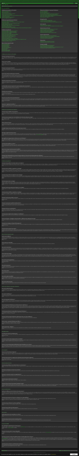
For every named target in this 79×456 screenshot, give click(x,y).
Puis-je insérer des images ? (5, 46)
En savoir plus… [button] (53, 454)
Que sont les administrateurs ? (44, 11)
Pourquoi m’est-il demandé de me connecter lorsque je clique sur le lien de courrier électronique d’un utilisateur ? (17, 27)
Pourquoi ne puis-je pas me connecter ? (7, 14)
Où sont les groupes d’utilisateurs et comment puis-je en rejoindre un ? (49, 13)
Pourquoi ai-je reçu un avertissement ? (7, 37)
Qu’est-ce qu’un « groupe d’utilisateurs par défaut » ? (47, 16)
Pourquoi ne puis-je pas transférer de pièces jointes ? (9, 36)
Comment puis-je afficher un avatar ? (7, 26)
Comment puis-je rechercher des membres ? (46, 31)
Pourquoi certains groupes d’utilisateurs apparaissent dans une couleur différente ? (51, 15)
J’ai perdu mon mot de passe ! (6, 16)
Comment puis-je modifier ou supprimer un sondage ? (9, 35)
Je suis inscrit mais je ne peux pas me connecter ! (8, 13)
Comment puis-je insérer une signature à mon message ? (9, 32)
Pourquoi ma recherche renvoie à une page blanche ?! (47, 30)
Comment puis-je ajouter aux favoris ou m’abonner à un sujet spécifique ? (50, 36)
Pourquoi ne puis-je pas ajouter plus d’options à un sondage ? (10, 34)
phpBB (37, 452)
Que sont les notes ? (4, 49)
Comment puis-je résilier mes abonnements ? (46, 38)
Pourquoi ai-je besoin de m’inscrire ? (6, 11)
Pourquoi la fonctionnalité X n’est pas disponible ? (46, 46)
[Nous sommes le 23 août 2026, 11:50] (76, 6)
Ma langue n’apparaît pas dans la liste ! (7, 24)
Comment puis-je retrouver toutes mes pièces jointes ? (47, 42)
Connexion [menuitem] (75, 3)
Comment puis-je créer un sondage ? (7, 33)
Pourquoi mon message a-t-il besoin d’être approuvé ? (9, 40)
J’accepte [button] (73, 454)
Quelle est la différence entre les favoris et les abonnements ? (48, 35)
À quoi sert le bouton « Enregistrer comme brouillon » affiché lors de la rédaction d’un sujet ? (14, 39)
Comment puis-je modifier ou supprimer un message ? (9, 31)
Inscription (7, 4)
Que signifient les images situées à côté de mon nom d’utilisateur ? (11, 25)
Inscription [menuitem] (77, 3)
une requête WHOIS (4, 438)
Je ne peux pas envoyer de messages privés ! (46, 20)
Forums (4, 3)
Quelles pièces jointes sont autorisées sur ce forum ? (47, 41)
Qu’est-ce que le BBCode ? (5, 44)
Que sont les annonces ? (5, 48)
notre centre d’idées (48, 432)
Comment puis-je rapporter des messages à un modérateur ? (10, 38)
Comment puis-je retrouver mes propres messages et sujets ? (48, 32)
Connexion (3, 4)
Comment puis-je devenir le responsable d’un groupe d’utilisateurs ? (49, 14)
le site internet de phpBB (39, 134)
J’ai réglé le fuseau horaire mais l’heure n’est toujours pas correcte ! (11, 23)
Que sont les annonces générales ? (6, 47)
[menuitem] (74, 3)
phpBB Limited (23, 426)
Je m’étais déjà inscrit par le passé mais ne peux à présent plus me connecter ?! (12, 15)
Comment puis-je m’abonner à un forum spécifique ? (47, 37)
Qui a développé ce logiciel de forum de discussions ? (47, 45)
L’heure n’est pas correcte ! (5, 22)
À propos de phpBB (10, 427)
